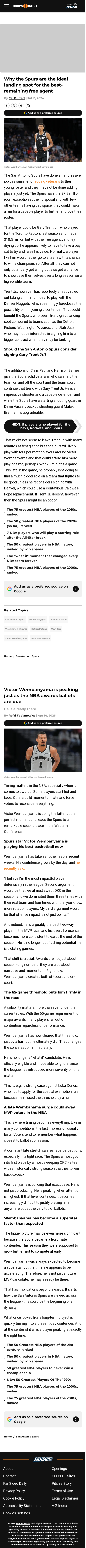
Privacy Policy (14, 1491)
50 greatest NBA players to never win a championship (40, 1370)
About (8, 1468)
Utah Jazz (56, 629)
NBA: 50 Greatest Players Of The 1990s (39, 1380)
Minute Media (23, 1523)
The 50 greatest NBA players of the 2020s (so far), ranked (42, 523)
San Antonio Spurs (15, 619)
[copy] (28, 105)
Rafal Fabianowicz (22, 715)
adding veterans (47, 181)
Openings (59, 1468)
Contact (9, 1476)
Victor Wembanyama (16, 638)
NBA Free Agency (40, 638)
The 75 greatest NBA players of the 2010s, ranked (42, 512)
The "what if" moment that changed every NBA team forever (42, 558)
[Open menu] (6, 6)
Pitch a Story (62, 1483)
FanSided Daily (15, 1483)
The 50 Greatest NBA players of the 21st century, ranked (40, 1347)
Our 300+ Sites (63, 1476)
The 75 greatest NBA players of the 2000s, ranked (42, 570)
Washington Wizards (16, 629)
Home (8, 656)
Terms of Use (62, 1491)
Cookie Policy (13, 1498)
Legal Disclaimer (65, 1498)
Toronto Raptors (58, 619)
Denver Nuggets (37, 619)
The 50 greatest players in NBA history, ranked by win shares (40, 547)
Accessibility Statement (22, 1506)
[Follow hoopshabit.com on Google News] (76, 589)
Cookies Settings (16, 1513)
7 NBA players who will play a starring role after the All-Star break (43, 535)
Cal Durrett (17, 98)
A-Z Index (59, 1506)
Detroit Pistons (39, 629)
